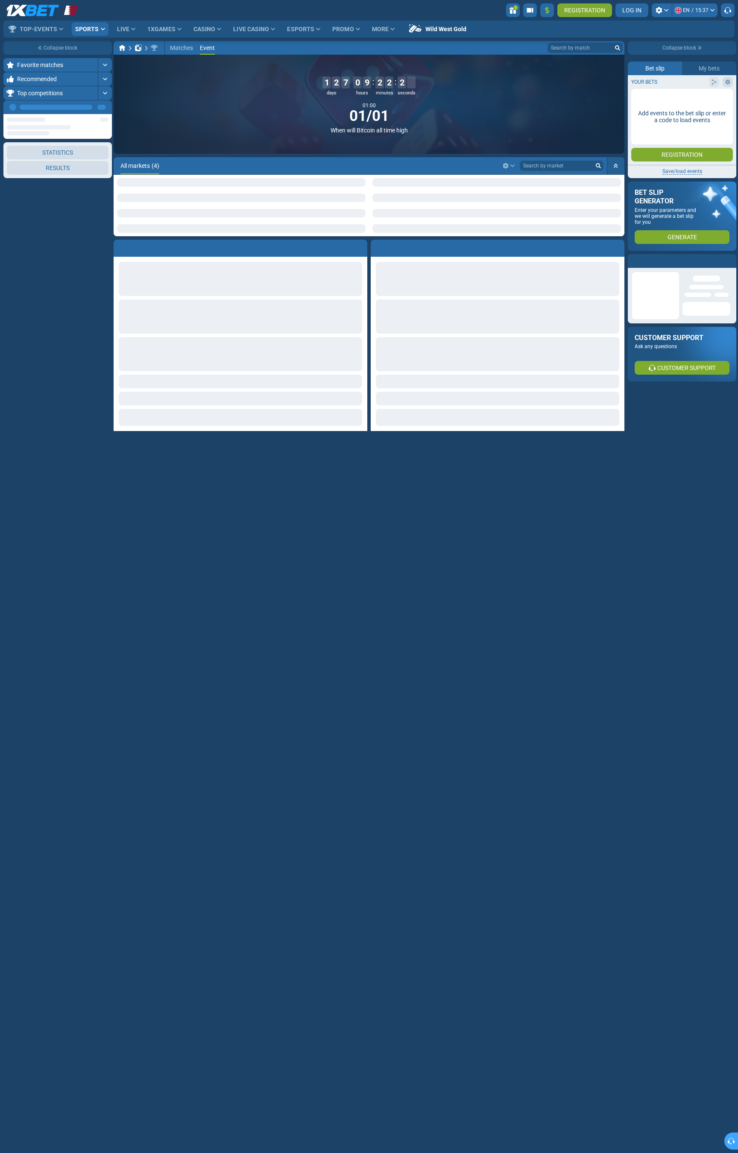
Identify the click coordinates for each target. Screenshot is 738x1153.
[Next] (105, 107)
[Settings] (662, 10)
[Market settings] (508, 165)
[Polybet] (138, 48)
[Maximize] (105, 65)
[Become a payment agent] (530, 10)
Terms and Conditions (686, 152)
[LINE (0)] (122, 48)
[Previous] (85, 107)
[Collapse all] (615, 165)
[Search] (617, 48)
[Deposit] (547, 10)
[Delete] (359, 246)
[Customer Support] (728, 10)
